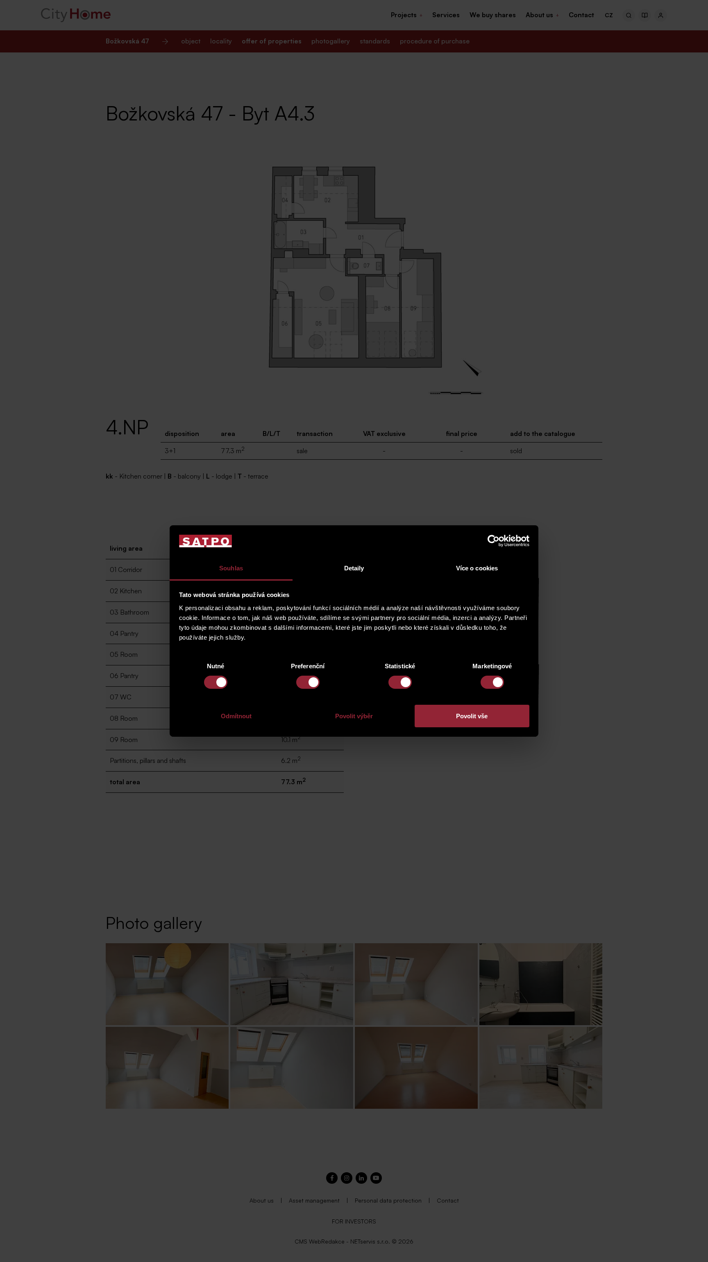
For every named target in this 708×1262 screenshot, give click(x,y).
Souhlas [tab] (231, 568)
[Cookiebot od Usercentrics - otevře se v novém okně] (493, 541)
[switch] (308, 682)
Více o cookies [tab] (477, 568)
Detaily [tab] (354, 568)
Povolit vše (472, 716)
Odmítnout (236, 716)
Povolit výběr (354, 716)
